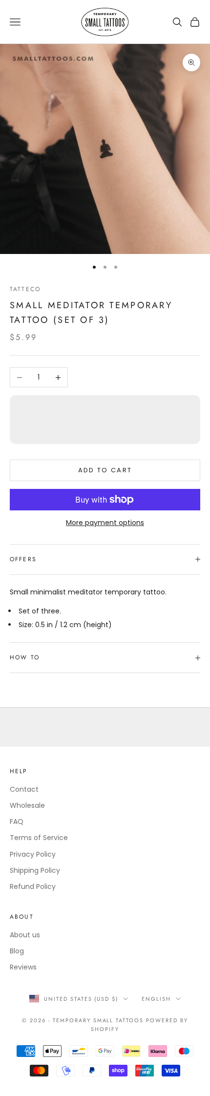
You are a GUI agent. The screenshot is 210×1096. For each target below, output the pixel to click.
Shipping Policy (35, 870)
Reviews (23, 967)
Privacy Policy (33, 854)
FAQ (16, 821)
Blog (17, 951)
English (156, 999)
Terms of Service (39, 838)
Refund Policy (33, 886)
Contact (24, 789)
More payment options (105, 522)
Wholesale (27, 805)
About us (25, 935)
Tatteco (25, 289)
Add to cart (105, 470)
